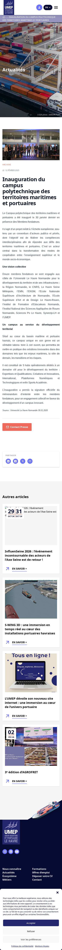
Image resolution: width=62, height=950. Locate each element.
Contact (37, 879)
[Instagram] (4, 851)
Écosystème (9, 876)
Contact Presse (19, 427)
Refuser (31, 931)
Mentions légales (42, 946)
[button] (57, 892)
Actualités (8, 872)
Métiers (6, 879)
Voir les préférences (31, 939)
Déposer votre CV (42, 876)
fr (46, 7)
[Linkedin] (10, 851)
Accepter (31, 922)
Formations (39, 869)
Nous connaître (11, 869)
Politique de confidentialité (22, 946)
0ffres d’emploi (41, 872)
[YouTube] (16, 851)
